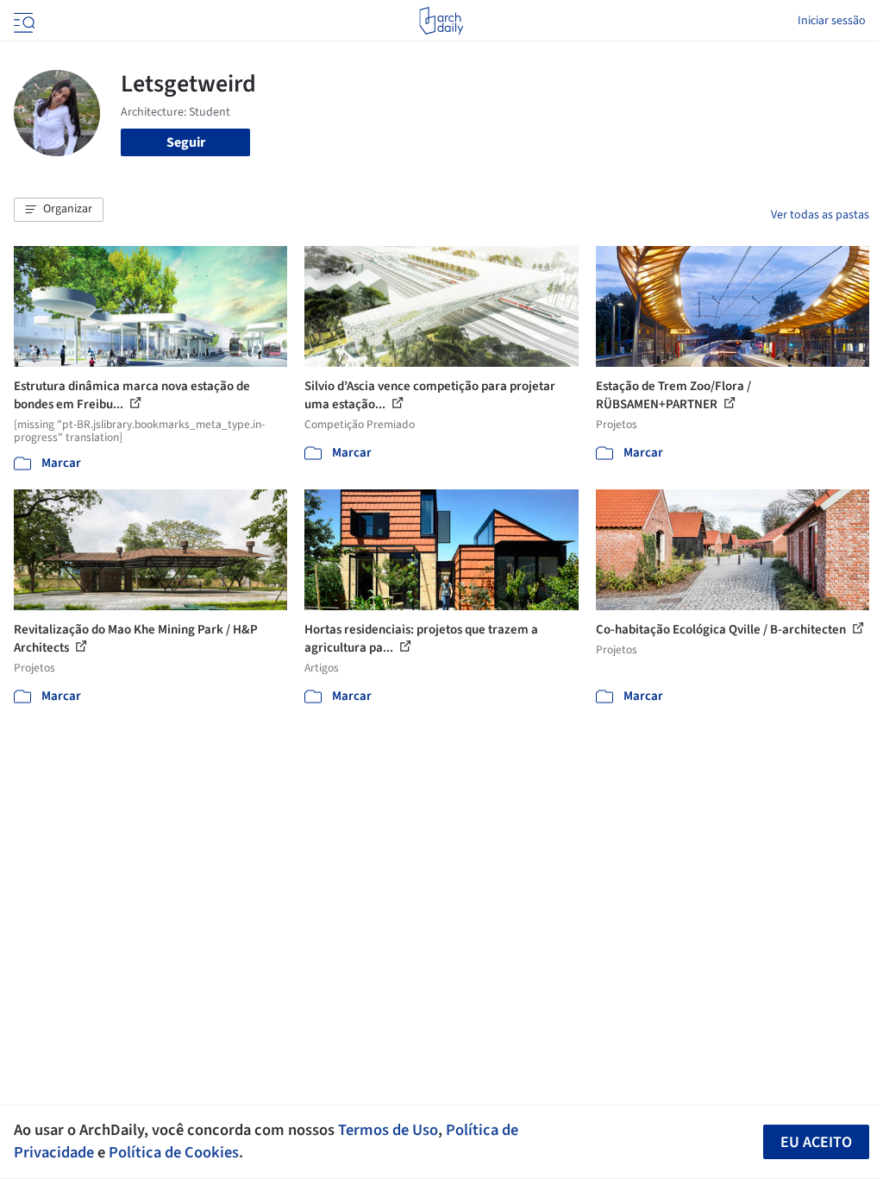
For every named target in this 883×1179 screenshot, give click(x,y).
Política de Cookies (174, 1152)
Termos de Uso (388, 1130)
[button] (58, 210)
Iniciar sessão (832, 21)
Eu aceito (816, 1142)
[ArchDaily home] (441, 21)
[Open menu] (22, 21)
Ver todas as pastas (820, 215)
